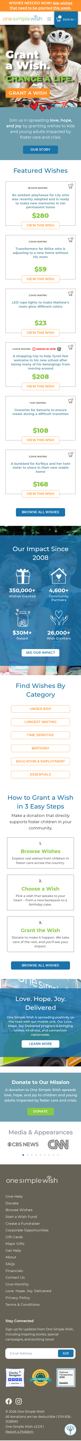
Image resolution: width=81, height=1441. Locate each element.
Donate (40, 1111)
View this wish (40, 225)
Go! (66, 1353)
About (11, 1257)
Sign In (68, 19)
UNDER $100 (40, 709)
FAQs (10, 1264)
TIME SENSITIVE (40, 735)
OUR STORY (40, 149)
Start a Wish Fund (21, 1217)
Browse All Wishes (40, 512)
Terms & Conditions (23, 1304)
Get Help (13, 1250)
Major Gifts (15, 1244)
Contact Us (15, 1277)
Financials (14, 1271)
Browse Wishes (19, 1210)
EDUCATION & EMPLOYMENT (40, 761)
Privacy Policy (18, 1298)
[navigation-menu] (48, 18)
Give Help (14, 1196)
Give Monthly (17, 1284)
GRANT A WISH (28, 93)
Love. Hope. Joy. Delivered (28, 1291)
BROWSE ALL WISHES (40, 965)
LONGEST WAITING (41, 722)
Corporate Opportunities (27, 1230)
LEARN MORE (40, 1044)
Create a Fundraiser (23, 1223)
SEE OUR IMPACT (40, 653)
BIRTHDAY (40, 748)
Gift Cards (14, 1237)
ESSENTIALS (40, 774)
